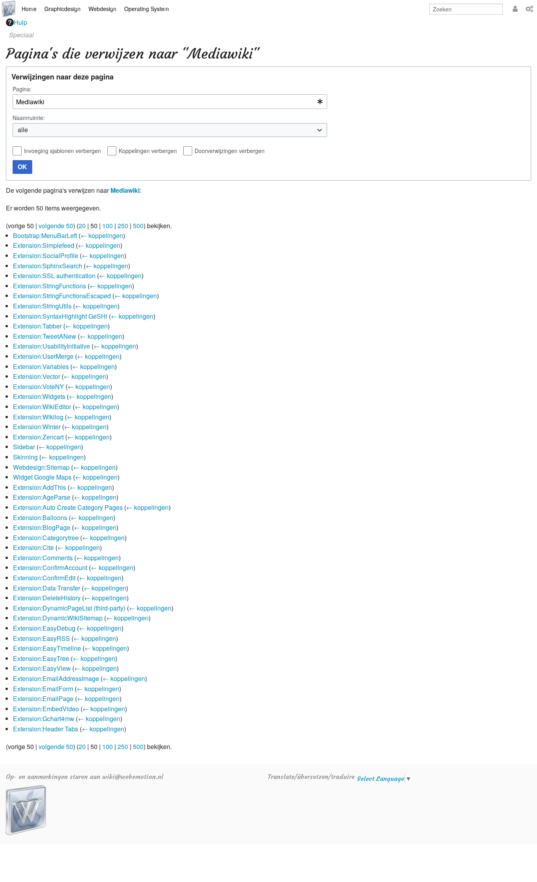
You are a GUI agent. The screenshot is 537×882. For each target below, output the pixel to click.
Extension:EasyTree (41, 658)
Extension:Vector (36, 376)
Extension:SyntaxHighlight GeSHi (60, 316)
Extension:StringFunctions (49, 285)
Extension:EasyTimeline (47, 648)
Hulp (20, 22)
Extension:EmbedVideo (46, 708)
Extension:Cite (33, 547)
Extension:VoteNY (38, 386)
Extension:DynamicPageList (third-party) (69, 608)
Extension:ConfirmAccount (50, 567)
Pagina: (22, 89)
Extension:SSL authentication (54, 275)
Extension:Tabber (37, 325)
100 (107, 225)
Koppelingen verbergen (148, 151)
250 (123, 225)
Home (29, 9)
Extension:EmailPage (43, 698)
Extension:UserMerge (43, 356)
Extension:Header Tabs (45, 728)
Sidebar (24, 446)
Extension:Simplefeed (43, 245)
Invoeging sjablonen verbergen (62, 151)
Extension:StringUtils (42, 305)
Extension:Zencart (38, 436)
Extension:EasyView (42, 668)
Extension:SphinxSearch (47, 265)
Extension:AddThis (39, 487)
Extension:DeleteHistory (47, 597)
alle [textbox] (23, 129)
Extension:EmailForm (43, 688)
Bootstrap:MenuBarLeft (45, 235)
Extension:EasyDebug (44, 628)
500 (138, 225)
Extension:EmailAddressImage (56, 678)
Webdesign (102, 9)
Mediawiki (125, 190)
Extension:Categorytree (46, 537)
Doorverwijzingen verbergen (230, 151)
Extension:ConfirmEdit (44, 577)
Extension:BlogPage (41, 527)
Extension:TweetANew (44, 336)
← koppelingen (102, 235)
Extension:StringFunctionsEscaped (62, 295)
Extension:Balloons (40, 517)
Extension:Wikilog (38, 416)
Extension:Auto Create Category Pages (68, 507)
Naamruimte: (29, 118)
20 (82, 225)
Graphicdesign (62, 9)
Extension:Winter (37, 426)
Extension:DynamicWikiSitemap (58, 617)
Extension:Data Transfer (46, 587)
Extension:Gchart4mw (43, 718)
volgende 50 (56, 225)
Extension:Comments (43, 557)
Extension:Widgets (39, 396)
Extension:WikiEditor (42, 406)
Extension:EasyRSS (41, 638)
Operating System (146, 9)
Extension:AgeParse (41, 497)
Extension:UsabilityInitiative (51, 346)
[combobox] (170, 101)
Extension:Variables (41, 366)
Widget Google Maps (42, 477)
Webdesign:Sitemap (41, 467)
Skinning (25, 456)
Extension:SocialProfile (45, 255)
